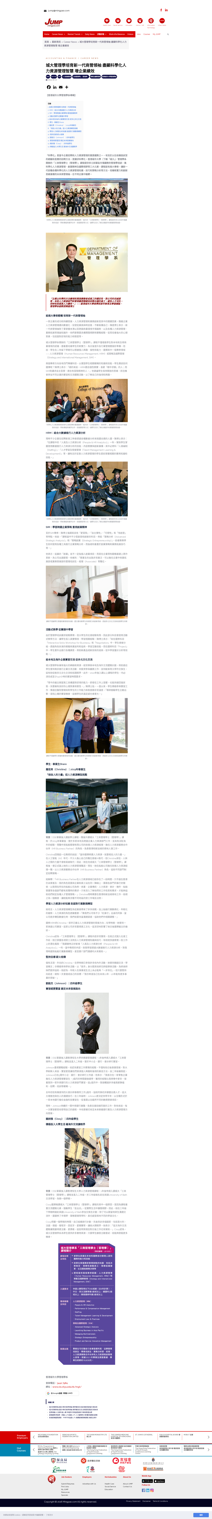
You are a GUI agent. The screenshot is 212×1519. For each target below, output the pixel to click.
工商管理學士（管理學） (81, 76)
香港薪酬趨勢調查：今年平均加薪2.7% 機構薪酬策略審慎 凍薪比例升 (73, 1417)
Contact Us (127, 1487)
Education (109, 1489)
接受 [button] (201, 1515)
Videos (130, 34)
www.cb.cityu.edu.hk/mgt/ (67, 1387)
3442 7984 (62, 1383)
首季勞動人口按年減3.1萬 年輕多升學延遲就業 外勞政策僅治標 (70, 1412)
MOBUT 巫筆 (188, 1435)
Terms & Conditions (160, 1501)
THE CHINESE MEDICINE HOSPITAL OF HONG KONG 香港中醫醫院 (121, 1436)
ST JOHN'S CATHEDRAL (144, 1435)
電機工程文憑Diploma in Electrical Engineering (71, 1447)
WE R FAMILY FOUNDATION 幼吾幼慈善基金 (48, 1435)
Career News (57, 34)
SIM (59, 76)
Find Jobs (65, 1487)
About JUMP (128, 1484)
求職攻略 (100, 34)
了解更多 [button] (49, 1515)
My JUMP (156, 34)
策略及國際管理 (95, 76)
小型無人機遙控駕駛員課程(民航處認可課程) (97, 1447)
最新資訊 (56, 42)
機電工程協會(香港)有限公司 (72, 1450)
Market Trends (74, 34)
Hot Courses (21, 1449)
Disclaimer (148, 1501)
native (53, 76)
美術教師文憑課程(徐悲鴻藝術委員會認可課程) (121, 1447)
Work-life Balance (117, 34)
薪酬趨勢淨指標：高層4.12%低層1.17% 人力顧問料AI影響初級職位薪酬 (73, 1415)
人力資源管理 (66, 76)
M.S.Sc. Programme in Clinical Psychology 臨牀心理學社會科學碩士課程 (48, 1447)
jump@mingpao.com (57, 10)
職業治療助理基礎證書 (191, 1446)
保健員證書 (163, 1446)
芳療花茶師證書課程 (142, 1446)
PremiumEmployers (22, 1436)
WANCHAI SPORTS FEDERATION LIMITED (70, 1435)
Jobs (139, 34)
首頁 (46, 42)
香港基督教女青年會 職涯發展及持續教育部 (169, 1449)
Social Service (110, 1487)
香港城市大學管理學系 (109, 76)
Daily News (90, 34)
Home (46, 34)
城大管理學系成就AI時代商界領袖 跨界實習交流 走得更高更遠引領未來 (73, 1410)
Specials (64, 1495)
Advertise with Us (89, 1484)
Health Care (109, 1484)
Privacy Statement (134, 1501)
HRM (48, 76)
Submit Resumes (67, 1484)
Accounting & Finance (61, 58)
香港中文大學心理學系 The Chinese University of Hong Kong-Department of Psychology (48, 1454)
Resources (65, 1492)
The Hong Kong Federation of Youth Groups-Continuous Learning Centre (97, 1452)
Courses (146, 34)
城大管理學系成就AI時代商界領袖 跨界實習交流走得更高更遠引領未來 (73, 1407)
